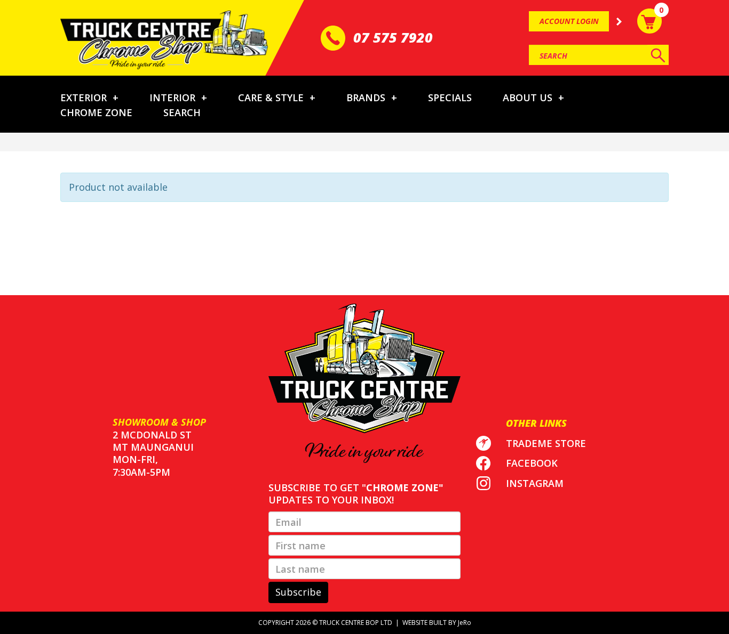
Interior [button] (178, 97)
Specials (450, 97)
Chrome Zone (96, 112)
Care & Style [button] (276, 97)
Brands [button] (371, 97)
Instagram (535, 483)
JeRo (464, 622)
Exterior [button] (89, 97)
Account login (569, 21)
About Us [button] (533, 97)
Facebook (532, 463)
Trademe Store (546, 443)
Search (182, 112)
